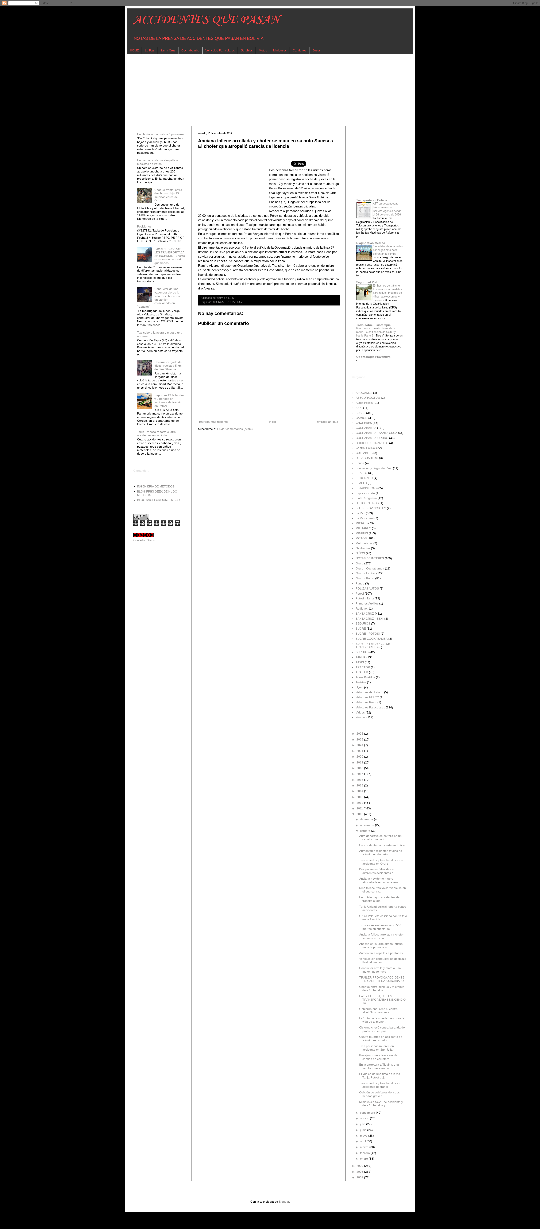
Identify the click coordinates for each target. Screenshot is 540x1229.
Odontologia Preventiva (373, 356)
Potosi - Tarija (365, 598)
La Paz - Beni (365, 518)
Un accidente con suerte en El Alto (382, 845)
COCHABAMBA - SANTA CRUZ (376, 433)
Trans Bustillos (365, 677)
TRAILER (362, 672)
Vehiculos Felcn (366, 702)
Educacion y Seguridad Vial (374, 468)
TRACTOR (363, 667)
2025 (360, 739)
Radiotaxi (362, 608)
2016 (360, 779)
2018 (360, 768)
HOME (134, 50)
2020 (360, 756)
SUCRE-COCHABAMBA (371, 638)
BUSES (360, 413)
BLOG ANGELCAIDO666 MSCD (158, 500)
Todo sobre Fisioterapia (373, 325)
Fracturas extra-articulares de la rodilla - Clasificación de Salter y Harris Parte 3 (376, 332)
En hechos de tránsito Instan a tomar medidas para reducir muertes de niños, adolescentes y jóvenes (387, 293)
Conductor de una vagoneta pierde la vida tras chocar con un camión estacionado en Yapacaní (159, 297)
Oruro (359, 563)
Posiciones (144, 226)
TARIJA (361, 657)
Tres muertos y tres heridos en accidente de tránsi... (379, 1084)
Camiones (299, 50)
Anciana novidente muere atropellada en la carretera (378, 880)
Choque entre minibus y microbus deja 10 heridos (381, 988)
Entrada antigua (327, 421)
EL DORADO (364, 478)
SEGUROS (363, 623)
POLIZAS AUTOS (367, 588)
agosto (365, 1118)
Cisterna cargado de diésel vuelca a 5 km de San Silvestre (168, 365)
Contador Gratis (144, 540)
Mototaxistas (364, 543)
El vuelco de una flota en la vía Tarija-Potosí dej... (379, 1075)
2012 (360, 802)
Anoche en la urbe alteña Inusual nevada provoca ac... (381, 945)
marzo (364, 1147)
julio (363, 1124)
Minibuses (280, 50)
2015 (360, 785)
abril (363, 1141)
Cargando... (141, 470)
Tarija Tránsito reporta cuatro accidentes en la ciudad (156, 433)
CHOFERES (364, 422)
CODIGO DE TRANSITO (372, 443)
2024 (360, 745)
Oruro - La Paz (365, 573)
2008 (360, 1171)
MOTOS (361, 538)
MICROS (218, 302)
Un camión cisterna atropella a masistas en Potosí (157, 162)
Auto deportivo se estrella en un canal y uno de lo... (380, 837)
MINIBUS (362, 533)
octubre (365, 830)
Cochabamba (190, 50)
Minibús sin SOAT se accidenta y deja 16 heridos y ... (381, 1103)
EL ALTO (361, 473)
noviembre (367, 825)
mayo (364, 1135)
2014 (360, 791)
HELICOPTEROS (367, 503)
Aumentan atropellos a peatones (381, 953)
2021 (360, 750)
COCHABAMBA (366, 427)
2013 (360, 797)
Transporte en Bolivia (371, 200)
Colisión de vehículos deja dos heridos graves (379, 1094)
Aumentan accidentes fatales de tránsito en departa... (380, 852)
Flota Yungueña (366, 498)
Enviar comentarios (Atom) (235, 429)
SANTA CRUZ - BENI (369, 618)
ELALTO (361, 483)
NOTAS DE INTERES (370, 558)
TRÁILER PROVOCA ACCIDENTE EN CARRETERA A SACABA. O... (382, 979)
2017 (360, 773)
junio (363, 1130)
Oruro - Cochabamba (370, 568)
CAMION (361, 418)
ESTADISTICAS (366, 488)
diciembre (367, 819)
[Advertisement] (259, 89)
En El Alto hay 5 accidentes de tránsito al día (379, 898)
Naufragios (363, 548)
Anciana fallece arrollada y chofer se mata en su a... (381, 936)
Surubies (247, 50)
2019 (360, 762)
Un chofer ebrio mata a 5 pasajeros (160, 134)
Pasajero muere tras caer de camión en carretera (378, 1057)
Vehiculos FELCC (367, 697)
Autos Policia (364, 402)
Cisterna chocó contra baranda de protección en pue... (382, 1029)
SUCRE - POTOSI (368, 633)
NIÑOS (360, 553)
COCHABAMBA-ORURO (372, 438)
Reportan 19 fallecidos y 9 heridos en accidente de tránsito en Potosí (169, 400)
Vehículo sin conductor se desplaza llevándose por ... (382, 960)
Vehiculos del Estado (369, 692)
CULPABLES (364, 453)
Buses (316, 50)
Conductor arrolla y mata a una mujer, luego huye (380, 969)
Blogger (284, 1201)
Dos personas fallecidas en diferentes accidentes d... (377, 871)
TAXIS (360, 662)
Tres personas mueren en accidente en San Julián (376, 1047)
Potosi (360, 593)
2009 (360, 1165)
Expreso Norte (365, 493)
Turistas (361, 682)
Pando (360, 583)
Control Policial (365, 448)
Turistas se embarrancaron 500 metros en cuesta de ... (380, 926)
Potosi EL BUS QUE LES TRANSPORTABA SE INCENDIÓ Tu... (382, 999)
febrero (365, 1153)
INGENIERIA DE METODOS (155, 486)
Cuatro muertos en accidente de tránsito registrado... (380, 1038)
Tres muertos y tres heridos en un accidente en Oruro (381, 861)
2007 (360, 1177)
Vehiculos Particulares (220, 50)
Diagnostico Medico (370, 243)
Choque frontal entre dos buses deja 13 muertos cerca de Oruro (168, 195)
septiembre (368, 1112)
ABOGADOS (364, 392)
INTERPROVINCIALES (371, 508)
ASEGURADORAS (368, 397)
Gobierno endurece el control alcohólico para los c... (378, 1010)
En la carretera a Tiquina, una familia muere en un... (379, 1066)
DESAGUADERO (367, 458)
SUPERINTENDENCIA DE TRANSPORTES (373, 645)
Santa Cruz (167, 50)
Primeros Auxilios (367, 603)
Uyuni (359, 687)
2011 (360, 808)
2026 (360, 733)
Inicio (272, 421)
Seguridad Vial (366, 282)
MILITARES (363, 528)
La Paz (149, 50)
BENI (359, 407)
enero (364, 1158)
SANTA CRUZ (234, 302)
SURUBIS (362, 652)
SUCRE (361, 628)
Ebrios (360, 463)
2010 (360, 814)
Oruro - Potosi (365, 578)
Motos (263, 50)
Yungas (361, 717)
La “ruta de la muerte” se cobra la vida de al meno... (381, 1019)
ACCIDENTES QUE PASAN (206, 20)
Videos (360, 712)
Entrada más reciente (213, 421)
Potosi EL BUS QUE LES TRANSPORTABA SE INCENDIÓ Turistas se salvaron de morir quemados (169, 256)
